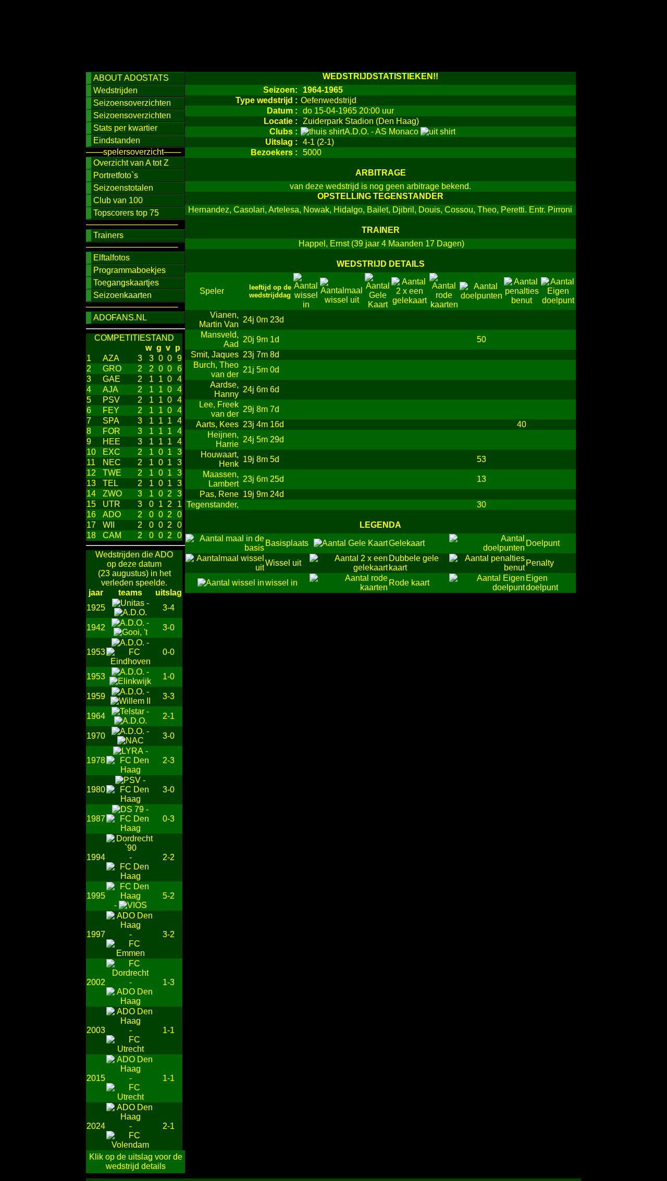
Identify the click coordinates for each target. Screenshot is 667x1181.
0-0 (169, 652)
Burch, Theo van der (216, 369)
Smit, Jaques (215, 354)
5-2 (169, 895)
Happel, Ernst (324, 243)
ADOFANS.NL (120, 317)
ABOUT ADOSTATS (131, 77)
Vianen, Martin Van (219, 319)
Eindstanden (116, 140)
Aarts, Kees (217, 424)
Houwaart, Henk (220, 459)
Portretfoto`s (115, 175)
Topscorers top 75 (126, 212)
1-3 (169, 982)
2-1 (169, 716)
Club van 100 (118, 200)
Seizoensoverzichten (132, 102)
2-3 (169, 760)
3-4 (169, 607)
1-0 (169, 676)
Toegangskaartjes (126, 282)
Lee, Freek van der (219, 409)
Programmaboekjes (129, 270)
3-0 (169, 627)
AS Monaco (398, 131)
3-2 (169, 934)
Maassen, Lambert (221, 479)
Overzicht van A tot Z (131, 162)
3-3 (169, 696)
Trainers (108, 235)
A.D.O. (357, 131)
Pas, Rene (219, 494)
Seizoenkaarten (122, 295)
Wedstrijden (115, 90)
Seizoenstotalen (123, 187)
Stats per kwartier (125, 127)
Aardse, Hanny (224, 389)
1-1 (169, 1030)
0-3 (169, 818)
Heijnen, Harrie (223, 439)
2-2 (169, 857)
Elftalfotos (111, 257)
